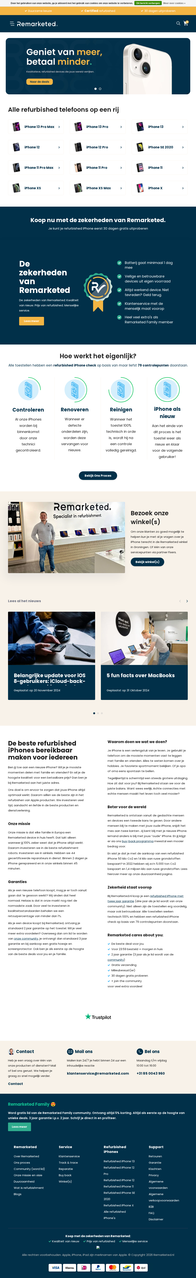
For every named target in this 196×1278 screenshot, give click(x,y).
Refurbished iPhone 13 (119, 1161)
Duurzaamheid (24, 1181)
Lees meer (31, 321)
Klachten (155, 1169)
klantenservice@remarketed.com (98, 1073)
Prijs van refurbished (100, 1241)
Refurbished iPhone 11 (119, 1186)
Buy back (65, 1175)
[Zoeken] (178, 23)
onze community (26, 939)
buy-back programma (138, 841)
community (116, 960)
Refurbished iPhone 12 (119, 1180)
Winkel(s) (65, 1181)
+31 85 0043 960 (151, 1073)
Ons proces (22, 1163)
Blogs (17, 1194)
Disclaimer (156, 1219)
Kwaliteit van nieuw (65, 1241)
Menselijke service (135, 1241)
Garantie (155, 1163)
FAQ (151, 1213)
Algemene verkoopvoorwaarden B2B (164, 1200)
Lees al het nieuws (24, 601)
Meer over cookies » (174, 3)
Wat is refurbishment (29, 1188)
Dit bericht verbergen (148, 3)
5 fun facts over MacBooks (141, 676)
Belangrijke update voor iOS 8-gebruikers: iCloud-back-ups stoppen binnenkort (50, 679)
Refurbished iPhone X (119, 1205)
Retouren (155, 1156)
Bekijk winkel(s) (147, 562)
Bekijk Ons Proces (98, 476)
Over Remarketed (26, 1156)
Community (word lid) (29, 1169)
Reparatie (66, 1169)
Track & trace (68, 1163)
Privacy (154, 1175)
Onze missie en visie (28, 1175)
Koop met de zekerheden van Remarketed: (98, 1236)
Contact (15, 1083)
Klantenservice (69, 1156)
